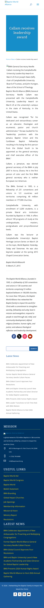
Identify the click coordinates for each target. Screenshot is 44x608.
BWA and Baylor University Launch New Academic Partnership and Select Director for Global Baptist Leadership (22, 391)
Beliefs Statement (11, 489)
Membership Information (14, 506)
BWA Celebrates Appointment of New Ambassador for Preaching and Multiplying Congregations (20, 367)
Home (8, 59)
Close (25, 605)
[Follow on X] (19, 336)
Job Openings (9, 502)
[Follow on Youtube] (30, 336)
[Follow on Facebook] (14, 336)
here (35, 602)
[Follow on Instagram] (24, 336)
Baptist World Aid (11, 476)
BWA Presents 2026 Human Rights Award (21, 399)
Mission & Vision (11, 510)
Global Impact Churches (14, 497)
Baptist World (9, 484)
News (13, 59)
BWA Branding (10, 493)
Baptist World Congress (14, 480)
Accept (19, 605)
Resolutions (9, 519)
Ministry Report (10, 515)
